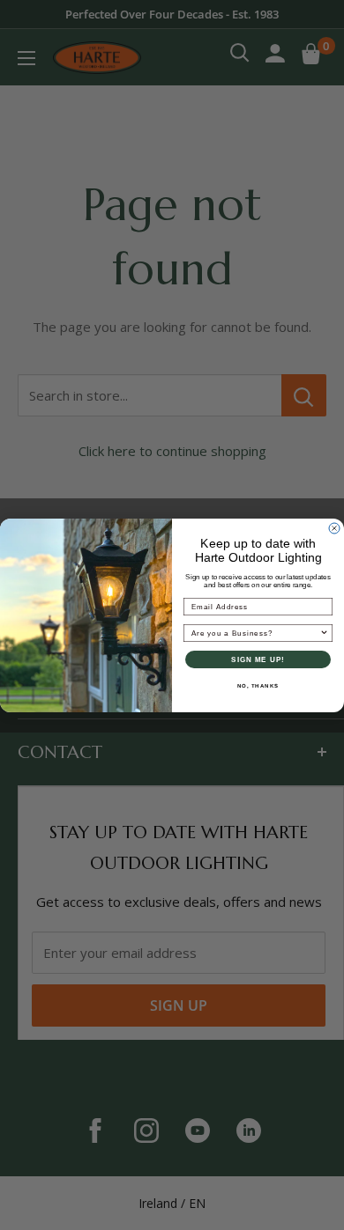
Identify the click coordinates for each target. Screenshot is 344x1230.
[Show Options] (324, 632)
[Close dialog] (334, 528)
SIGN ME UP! (258, 659)
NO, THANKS (258, 685)
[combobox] (255, 632)
